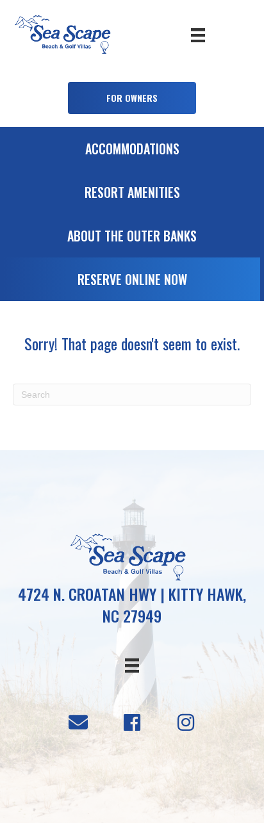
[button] (132, 98)
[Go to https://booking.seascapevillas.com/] (132, 282)
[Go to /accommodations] (132, 152)
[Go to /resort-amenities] (132, 195)
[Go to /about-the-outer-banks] (132, 239)
